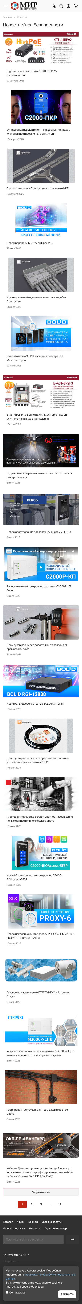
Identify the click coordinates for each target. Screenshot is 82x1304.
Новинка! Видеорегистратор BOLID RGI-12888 (35, 703)
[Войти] (68, 6)
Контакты (34, 1228)
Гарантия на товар (55, 1228)
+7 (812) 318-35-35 (14, 1255)
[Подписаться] (72, 1239)
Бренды (33, 1221)
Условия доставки (14, 1228)
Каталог (8, 1221)
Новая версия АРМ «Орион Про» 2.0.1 (30, 243)
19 (59, 1204)
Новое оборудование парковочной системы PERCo (39, 532)
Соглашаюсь (17, 1292)
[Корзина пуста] (76, 6)
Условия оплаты (51, 1221)
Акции (20, 1221)
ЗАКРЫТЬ (67, 1294)
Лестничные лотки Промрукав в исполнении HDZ (38, 188)
